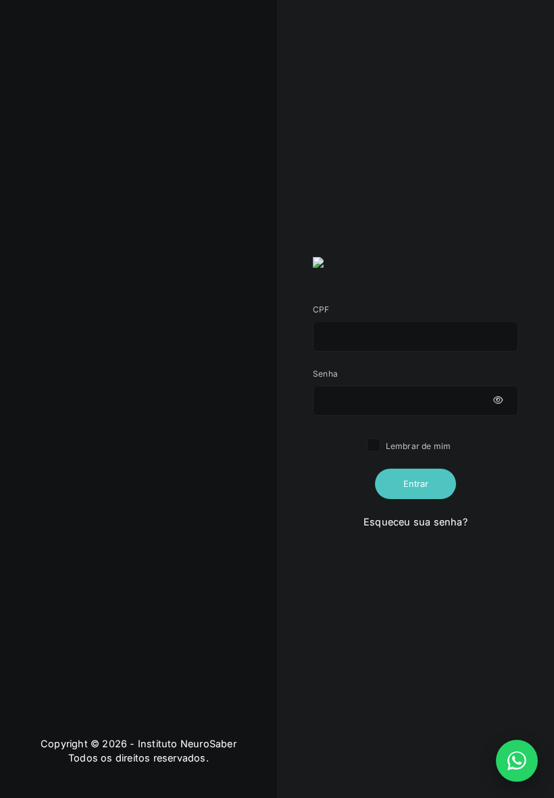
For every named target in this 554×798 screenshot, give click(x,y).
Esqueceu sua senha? (415, 521)
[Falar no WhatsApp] (517, 761)
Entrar (415, 484)
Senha (325, 374)
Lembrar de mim (417, 446)
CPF (321, 309)
